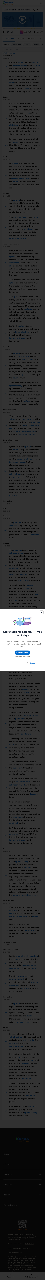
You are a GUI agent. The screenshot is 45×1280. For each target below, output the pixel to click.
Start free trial (22, 652)
